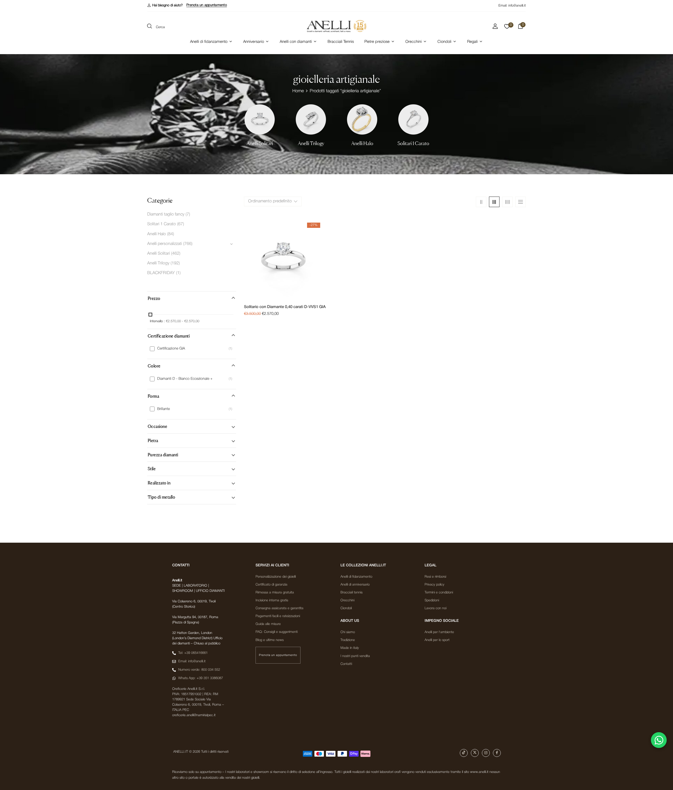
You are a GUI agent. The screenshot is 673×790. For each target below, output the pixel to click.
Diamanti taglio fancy (165, 214)
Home (298, 91)
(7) (188, 214)
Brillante (163, 409)
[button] (165, 5)
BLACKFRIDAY (161, 273)
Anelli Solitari (260, 143)
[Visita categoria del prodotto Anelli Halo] (362, 119)
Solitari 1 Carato (413, 143)
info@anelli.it (517, 5)
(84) (170, 234)
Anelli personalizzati (164, 244)
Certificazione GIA (171, 348)
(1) (178, 273)
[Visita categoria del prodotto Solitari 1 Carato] (413, 119)
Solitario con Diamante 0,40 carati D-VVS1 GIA (285, 307)
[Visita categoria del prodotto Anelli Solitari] (259, 119)
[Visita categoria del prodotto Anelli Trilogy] (311, 119)
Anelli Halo (362, 143)
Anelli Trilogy (311, 143)
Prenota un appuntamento (206, 5)
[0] (507, 28)
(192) (175, 263)
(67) (180, 224)
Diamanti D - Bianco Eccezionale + (184, 379)
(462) (175, 253)
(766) (187, 244)
